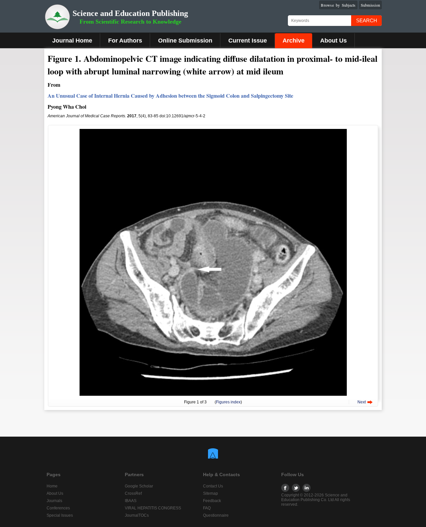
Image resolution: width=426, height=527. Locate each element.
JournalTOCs (137, 515)
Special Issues (60, 515)
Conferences (58, 508)
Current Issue (247, 40)
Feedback (212, 500)
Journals (54, 500)
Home (52, 486)
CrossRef (133, 493)
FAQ (207, 508)
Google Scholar (139, 486)
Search (366, 20)
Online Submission (185, 40)
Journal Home (72, 40)
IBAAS (130, 500)
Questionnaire (216, 515)
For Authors (125, 40)
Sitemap (210, 493)
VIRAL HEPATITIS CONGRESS (153, 508)
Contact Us (213, 486)
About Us (333, 40)
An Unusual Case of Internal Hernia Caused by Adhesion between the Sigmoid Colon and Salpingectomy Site (170, 95)
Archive (294, 40)
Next (361, 402)
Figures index (228, 402)
